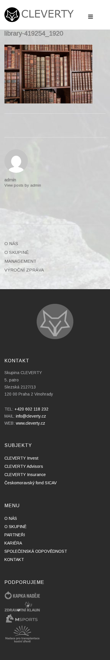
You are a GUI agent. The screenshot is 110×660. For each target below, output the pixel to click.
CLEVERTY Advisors (23, 466)
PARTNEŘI (14, 534)
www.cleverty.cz (30, 423)
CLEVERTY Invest (21, 458)
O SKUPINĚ (16, 252)
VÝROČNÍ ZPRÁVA (24, 269)
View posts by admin (22, 185)
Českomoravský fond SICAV (30, 482)
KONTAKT (14, 559)
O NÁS (11, 243)
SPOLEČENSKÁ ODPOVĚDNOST (35, 551)
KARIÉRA (13, 543)
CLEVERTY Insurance (25, 474)
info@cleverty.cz (31, 416)
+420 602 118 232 (31, 409)
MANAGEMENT (20, 261)
